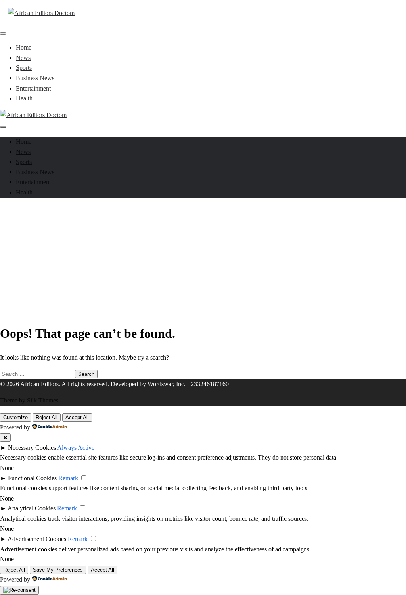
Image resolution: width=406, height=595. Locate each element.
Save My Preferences (58, 570)
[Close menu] (3, 33)
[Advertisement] (203, 259)
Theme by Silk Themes (29, 400)
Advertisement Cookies (37, 538)
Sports (24, 67)
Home (23, 47)
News (23, 57)
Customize (15, 417)
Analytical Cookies (32, 508)
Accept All (77, 417)
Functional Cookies (32, 478)
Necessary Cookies (32, 447)
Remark (68, 478)
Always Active (75, 447)
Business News (35, 78)
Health (24, 98)
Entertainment (33, 88)
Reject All (46, 417)
